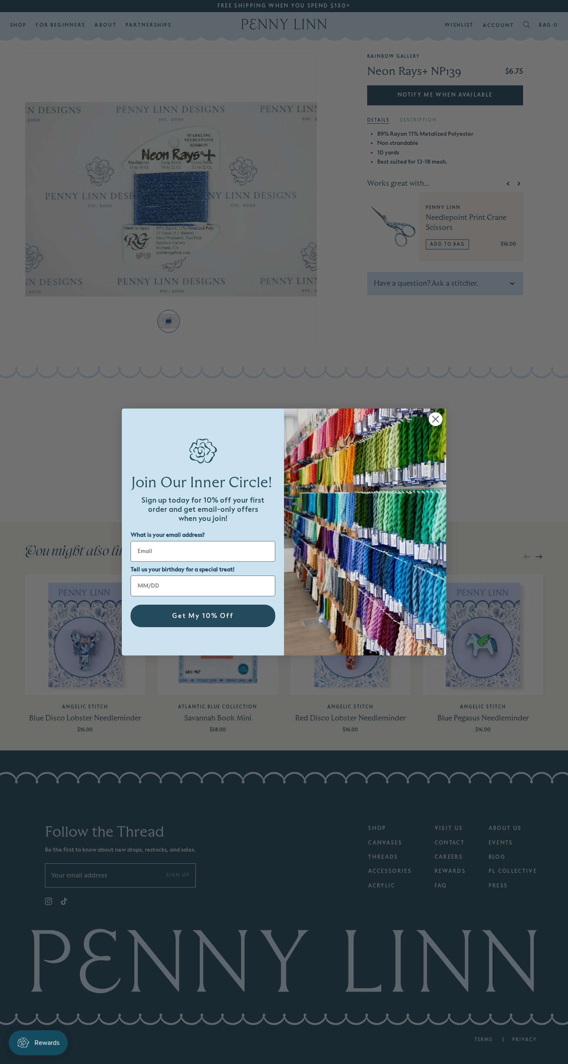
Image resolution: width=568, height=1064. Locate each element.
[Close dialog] (435, 419)
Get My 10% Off (203, 616)
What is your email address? (168, 534)
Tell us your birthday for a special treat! (183, 569)
